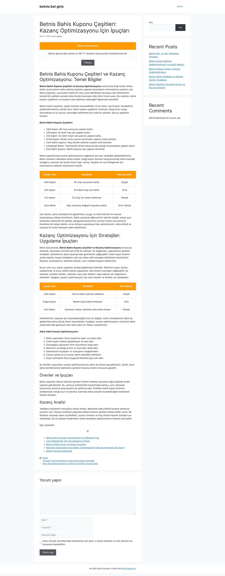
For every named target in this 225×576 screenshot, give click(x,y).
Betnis (180, 6)
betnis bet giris (52, 6)
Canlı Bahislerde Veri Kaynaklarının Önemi (68, 441)
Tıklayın (88, 62)
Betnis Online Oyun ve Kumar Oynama (66, 444)
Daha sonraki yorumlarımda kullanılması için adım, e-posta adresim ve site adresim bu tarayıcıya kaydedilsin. (87, 543)
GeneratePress (129, 568)
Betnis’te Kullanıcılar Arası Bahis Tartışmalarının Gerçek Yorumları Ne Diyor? (85, 447)
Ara (151, 22)
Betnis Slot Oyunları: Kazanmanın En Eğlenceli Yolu (72, 438)
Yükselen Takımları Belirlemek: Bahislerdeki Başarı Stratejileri (68, 461)
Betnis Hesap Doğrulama (59, 451)
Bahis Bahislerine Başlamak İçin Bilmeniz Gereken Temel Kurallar (70, 463)
